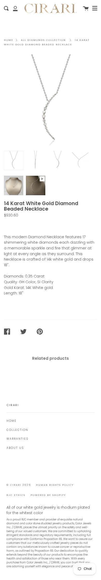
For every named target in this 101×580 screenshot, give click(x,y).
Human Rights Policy (55, 485)
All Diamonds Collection (43, 40)
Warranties (17, 439)
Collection (17, 430)
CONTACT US (18, 224)
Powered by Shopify (48, 495)
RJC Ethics (15, 495)
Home (8, 40)
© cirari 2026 (18, 485)
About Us (15, 448)
